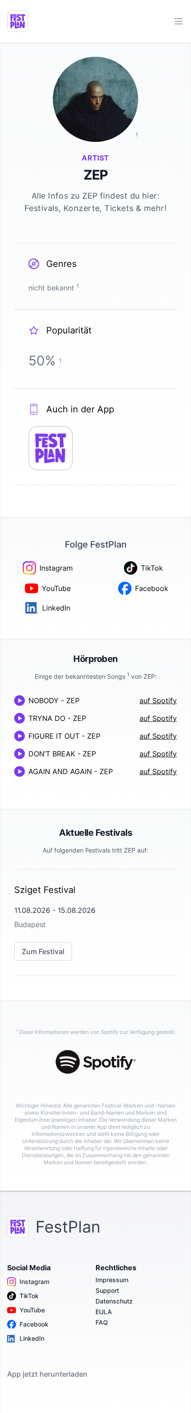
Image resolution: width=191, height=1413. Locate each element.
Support (107, 1290)
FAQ (102, 1322)
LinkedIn (32, 1338)
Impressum (112, 1280)
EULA (104, 1311)
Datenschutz (114, 1301)
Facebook (34, 1324)
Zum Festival (43, 951)
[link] (95, 922)
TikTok (29, 1295)
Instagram (34, 1281)
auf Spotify (158, 700)
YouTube (32, 1310)
